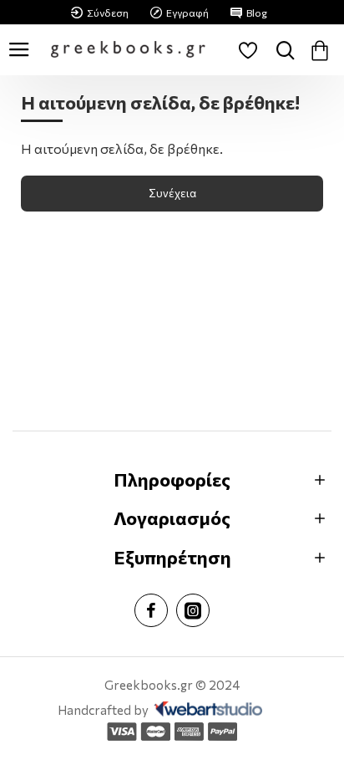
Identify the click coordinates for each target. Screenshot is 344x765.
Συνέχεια (172, 193)
